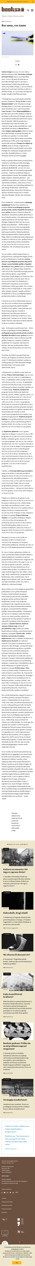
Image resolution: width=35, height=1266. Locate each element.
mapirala (16, 754)
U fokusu (9, 16)
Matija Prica (9, 967)
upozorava (25, 166)
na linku (23, 156)
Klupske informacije (7, 1202)
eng (16, 1192)
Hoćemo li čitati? (7, 104)
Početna (4, 16)
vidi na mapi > (6, 1176)
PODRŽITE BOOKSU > (11, 1149)
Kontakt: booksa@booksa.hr (10, 1161)
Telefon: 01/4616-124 (8, 1163)
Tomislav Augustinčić (12, 928)
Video (6, 849)
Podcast (6, 1023)
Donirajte (4, 1212)
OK (17, 1263)
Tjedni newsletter (7, 1189)
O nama (4, 1198)
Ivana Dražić (8, 21)
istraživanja (12, 744)
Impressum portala (7, 1205)
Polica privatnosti (7, 1209)
